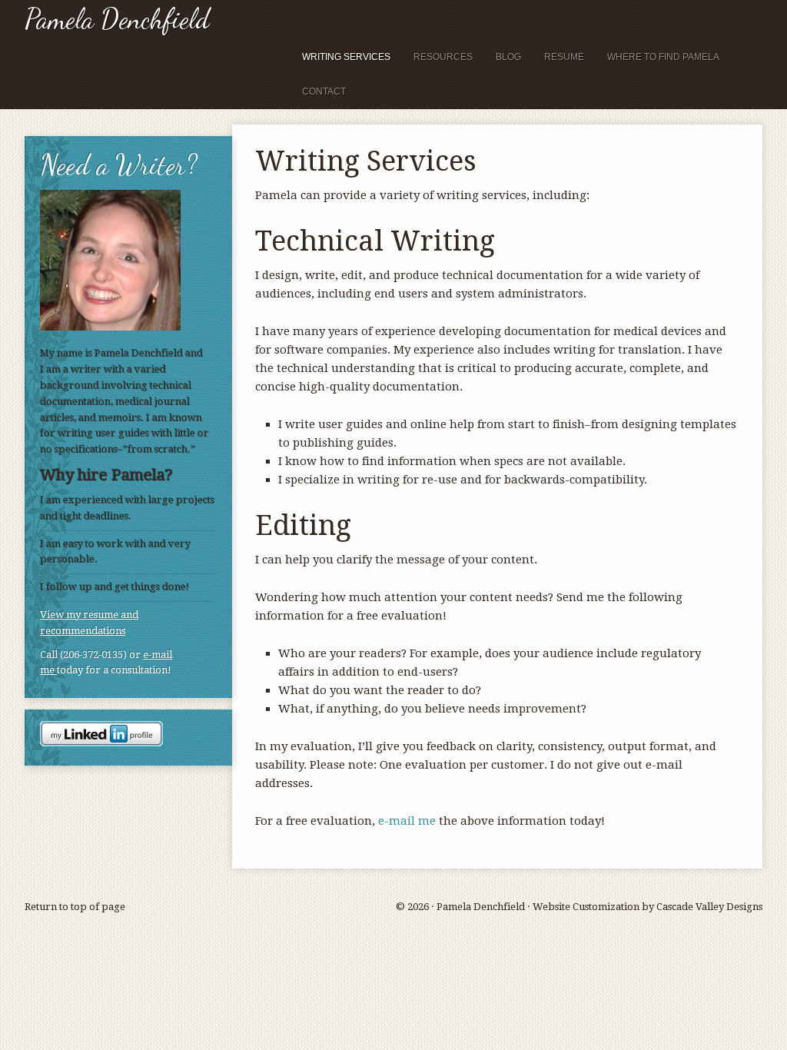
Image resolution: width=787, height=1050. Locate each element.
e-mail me (407, 821)
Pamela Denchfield (117, 18)
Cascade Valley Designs (709, 906)
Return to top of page (75, 906)
